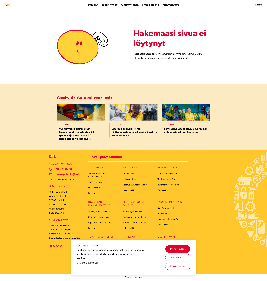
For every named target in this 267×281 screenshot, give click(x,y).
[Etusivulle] (7, 4)
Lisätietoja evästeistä (87, 263)
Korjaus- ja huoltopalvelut (134, 217)
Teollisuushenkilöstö (166, 179)
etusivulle (139, 58)
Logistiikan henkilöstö (167, 174)
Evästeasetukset (177, 266)
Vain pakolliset (178, 257)
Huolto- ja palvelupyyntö (62, 230)
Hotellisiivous (94, 188)
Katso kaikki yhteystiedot (62, 180)
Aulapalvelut (129, 174)
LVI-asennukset (164, 214)
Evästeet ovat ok (178, 249)
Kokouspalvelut (130, 179)
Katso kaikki (93, 193)
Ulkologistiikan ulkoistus (99, 217)
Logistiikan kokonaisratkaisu (101, 223)
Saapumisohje (56, 213)
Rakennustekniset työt (167, 219)
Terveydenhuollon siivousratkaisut (96, 175)
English (259, 5)
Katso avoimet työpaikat (62, 234)
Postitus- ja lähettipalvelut (135, 185)
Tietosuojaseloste (133, 277)
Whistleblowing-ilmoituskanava (65, 238)
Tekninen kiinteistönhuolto (135, 223)
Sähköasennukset (165, 208)
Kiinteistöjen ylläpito (132, 211)
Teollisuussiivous (95, 182)
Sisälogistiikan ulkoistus (99, 211)
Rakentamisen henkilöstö (169, 185)
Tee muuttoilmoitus (60, 225)
